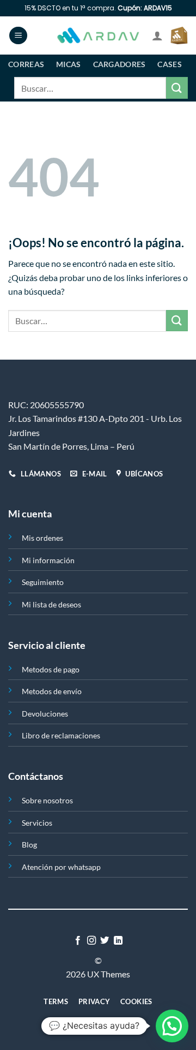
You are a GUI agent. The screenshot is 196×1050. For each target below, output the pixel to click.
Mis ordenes (42, 537)
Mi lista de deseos (51, 604)
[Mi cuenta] (157, 35)
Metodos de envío (52, 691)
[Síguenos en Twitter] (104, 941)
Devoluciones (45, 713)
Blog (29, 844)
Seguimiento (43, 582)
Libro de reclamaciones (61, 735)
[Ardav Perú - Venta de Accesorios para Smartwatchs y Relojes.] (98, 36)
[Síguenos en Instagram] (91, 941)
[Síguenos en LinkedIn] (118, 941)
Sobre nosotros (47, 800)
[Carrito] (179, 35)
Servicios (37, 822)
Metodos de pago (50, 669)
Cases (169, 64)
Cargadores (119, 64)
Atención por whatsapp (61, 867)
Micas (68, 64)
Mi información (48, 560)
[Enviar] (177, 87)
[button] (172, 1026)
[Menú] (18, 36)
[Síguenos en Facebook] (78, 941)
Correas (26, 64)
